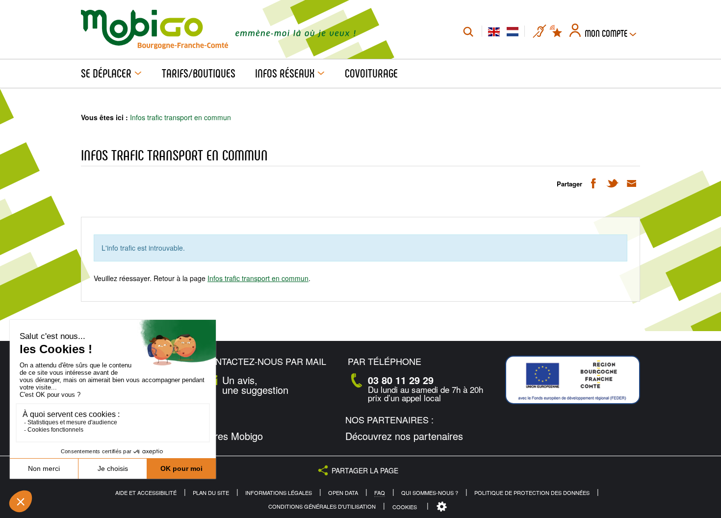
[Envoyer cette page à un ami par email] (631, 183)
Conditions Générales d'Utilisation (322, 506)
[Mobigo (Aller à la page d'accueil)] (154, 29)
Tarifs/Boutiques (198, 73)
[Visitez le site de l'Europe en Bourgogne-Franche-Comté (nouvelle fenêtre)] (572, 380)
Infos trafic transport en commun (258, 278)
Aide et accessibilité (146, 492)
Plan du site (211, 492)
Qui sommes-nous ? (429, 492)
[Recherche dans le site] (468, 31)
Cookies (404, 507)
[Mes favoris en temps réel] (556, 31)
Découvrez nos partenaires (404, 436)
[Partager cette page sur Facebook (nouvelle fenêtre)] (593, 183)
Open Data (343, 492)
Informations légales (278, 492)
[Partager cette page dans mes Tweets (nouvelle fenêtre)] (612, 183)
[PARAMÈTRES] (443, 507)
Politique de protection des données (532, 492)
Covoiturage (371, 73)
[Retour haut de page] (702, 329)
